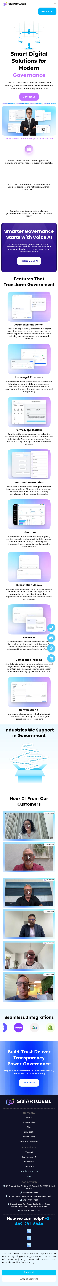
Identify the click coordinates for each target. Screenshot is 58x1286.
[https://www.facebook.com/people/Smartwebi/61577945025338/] (29, 1231)
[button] (54, 3)
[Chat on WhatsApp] (51, 648)
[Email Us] (51, 638)
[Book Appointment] (51, 658)
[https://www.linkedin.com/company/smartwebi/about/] (29, 1238)
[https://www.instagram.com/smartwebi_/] (29, 1245)
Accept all (29, 1272)
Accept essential (29, 1279)
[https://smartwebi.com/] (14, 3)
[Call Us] (51, 628)
